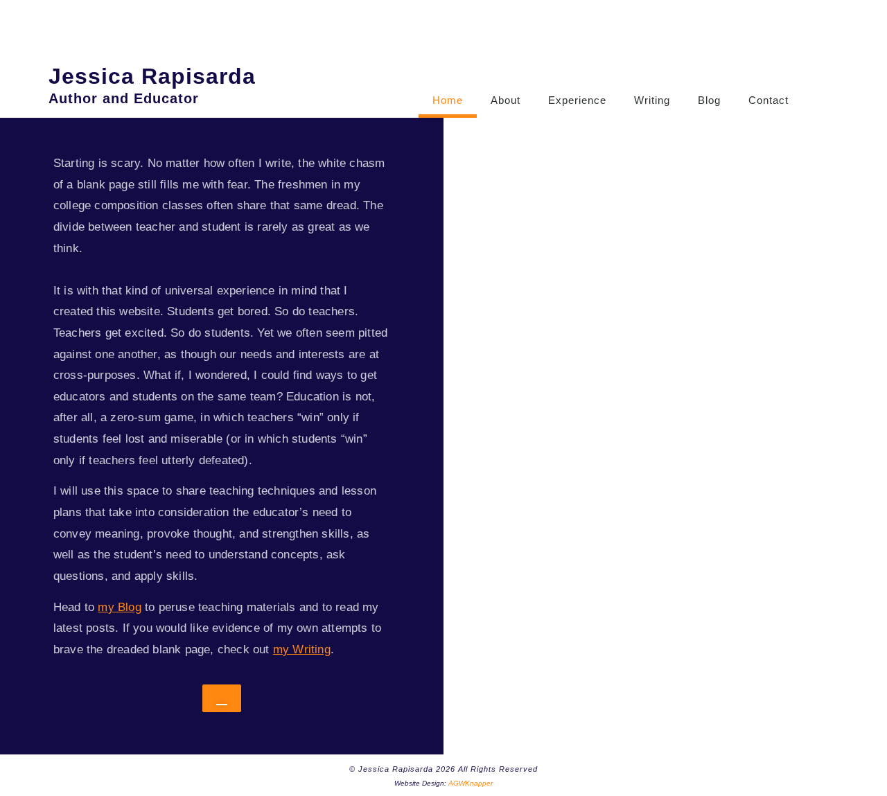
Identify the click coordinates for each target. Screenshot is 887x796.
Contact (768, 100)
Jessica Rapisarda (152, 76)
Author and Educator (124, 98)
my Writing (302, 649)
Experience (577, 100)
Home (447, 100)
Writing (652, 100)
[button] (824, 83)
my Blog (119, 607)
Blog (709, 100)
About (505, 100)
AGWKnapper (470, 783)
